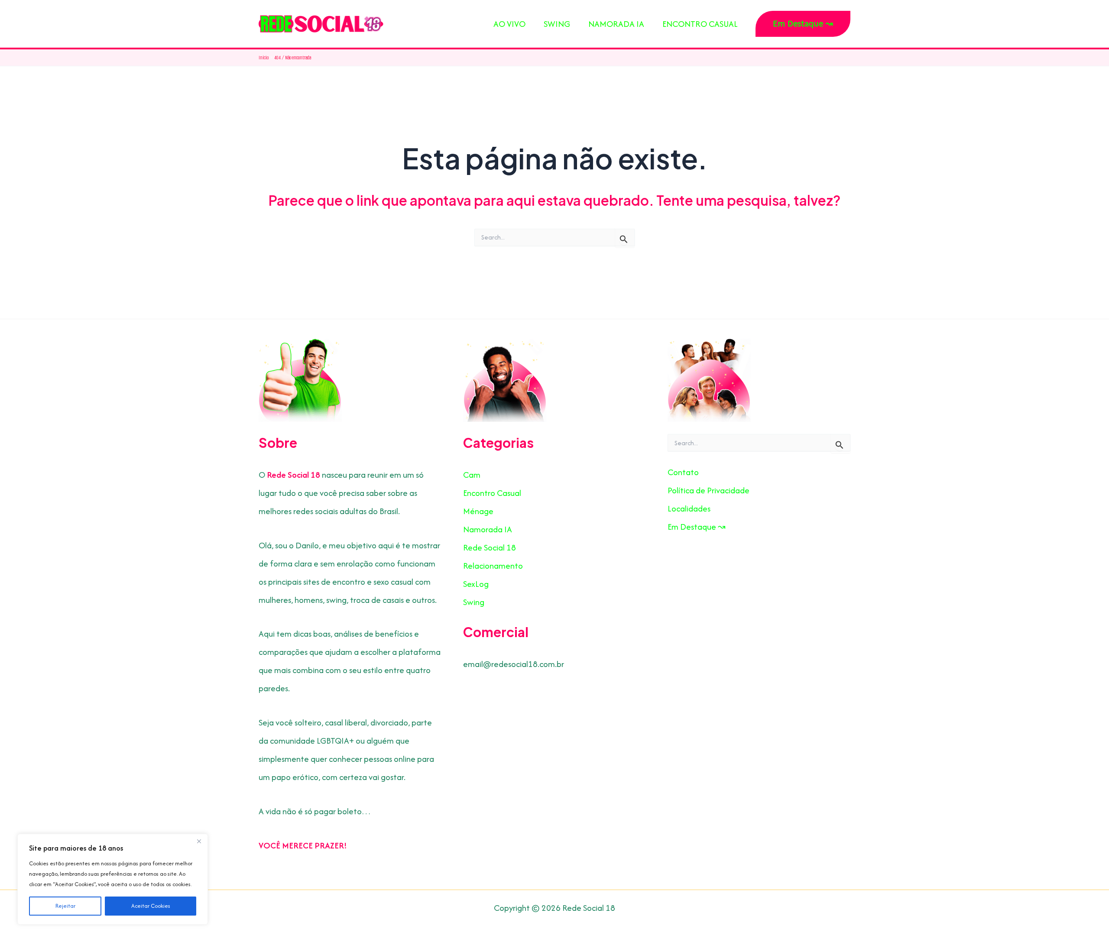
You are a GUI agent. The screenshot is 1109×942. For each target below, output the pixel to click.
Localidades (689, 508)
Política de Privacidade (708, 490)
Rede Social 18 (489, 547)
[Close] (199, 841)
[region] (112, 879)
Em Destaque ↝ (697, 527)
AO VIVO (509, 24)
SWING (557, 24)
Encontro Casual (492, 493)
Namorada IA (487, 529)
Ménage (478, 511)
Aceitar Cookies (150, 906)
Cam (471, 475)
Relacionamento (493, 566)
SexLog (476, 584)
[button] (803, 24)
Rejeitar (65, 906)
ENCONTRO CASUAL (700, 24)
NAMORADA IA (616, 24)
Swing (473, 602)
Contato (683, 472)
